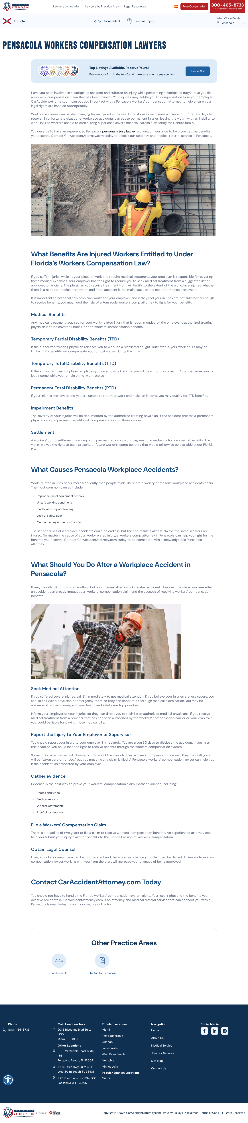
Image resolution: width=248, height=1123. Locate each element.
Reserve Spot (197, 71)
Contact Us (158, 1068)
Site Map (157, 1061)
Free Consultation (194, 6)
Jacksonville (110, 1048)
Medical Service (161, 1045)
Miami (106, 1030)
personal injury (144, 21)
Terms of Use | (209, 1113)
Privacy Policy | (173, 1113)
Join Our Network (162, 1053)
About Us (157, 1038)
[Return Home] (16, 6)
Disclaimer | (192, 1113)
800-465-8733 (18, 1030)
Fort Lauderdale (112, 1036)
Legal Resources (135, 6)
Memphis (108, 1060)
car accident (111, 21)
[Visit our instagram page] (224, 1031)
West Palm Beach (113, 1054)
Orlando (107, 1042)
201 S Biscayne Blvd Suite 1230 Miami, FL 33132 (74, 1034)
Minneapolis (110, 1066)
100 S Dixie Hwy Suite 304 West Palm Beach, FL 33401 (76, 1069)
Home (155, 1030)
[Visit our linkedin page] (214, 1031)
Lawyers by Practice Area (102, 6)
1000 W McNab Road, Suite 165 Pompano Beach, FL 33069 (76, 1055)
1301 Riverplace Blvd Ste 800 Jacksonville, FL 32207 (77, 1080)
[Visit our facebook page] (204, 1031)
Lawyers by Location (66, 6)
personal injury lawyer (119, 131)
